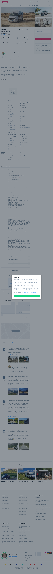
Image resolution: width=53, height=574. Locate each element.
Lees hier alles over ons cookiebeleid (29, 292)
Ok (26, 296)
